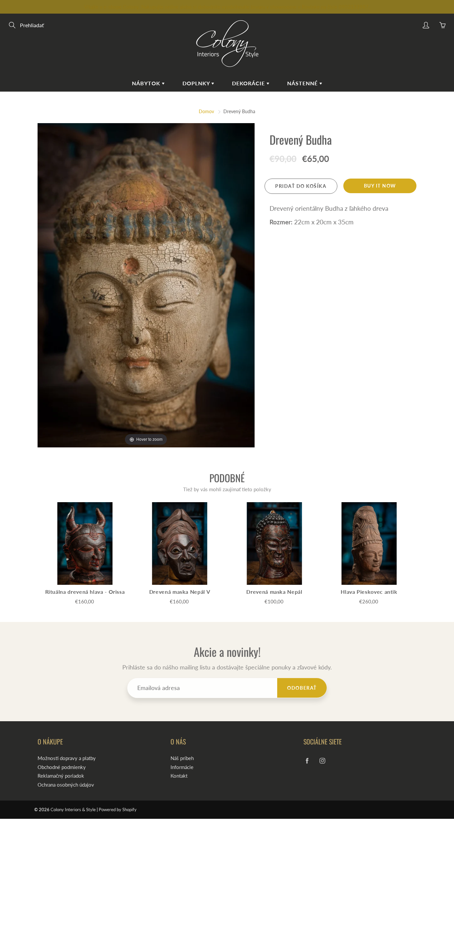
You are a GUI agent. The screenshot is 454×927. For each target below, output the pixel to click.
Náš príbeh (182, 758)
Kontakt (178, 776)
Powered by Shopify (118, 809)
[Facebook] (307, 761)
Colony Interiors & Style (73, 809)
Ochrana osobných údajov (66, 785)
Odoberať (302, 688)
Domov (206, 111)
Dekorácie (249, 83)
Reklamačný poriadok (61, 776)
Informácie (181, 767)
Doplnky (196, 83)
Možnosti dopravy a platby (67, 758)
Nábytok (147, 83)
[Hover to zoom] (146, 284)
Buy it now (380, 186)
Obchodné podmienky (62, 767)
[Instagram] (322, 761)
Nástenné (303, 83)
